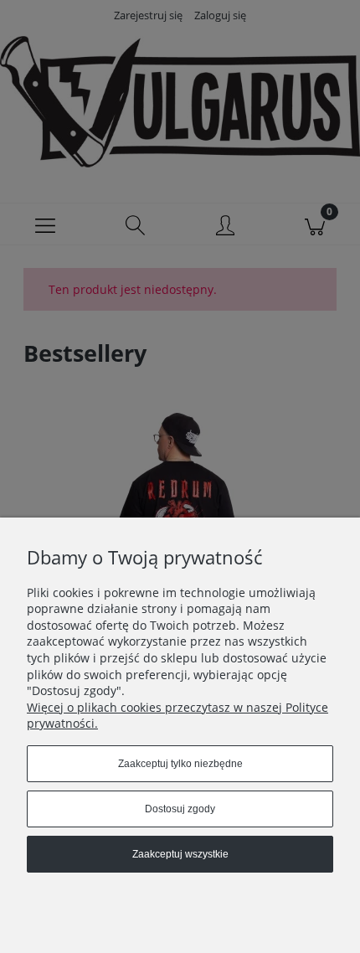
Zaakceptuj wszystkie (180, 854)
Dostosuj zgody (180, 809)
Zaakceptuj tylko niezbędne (180, 764)
